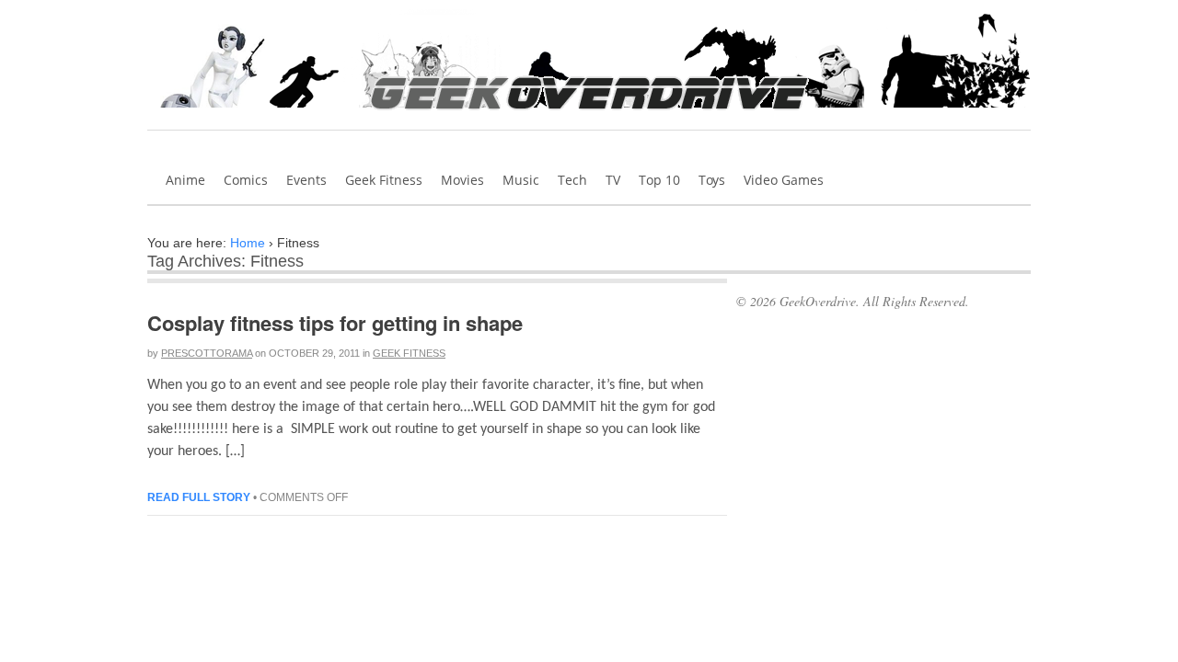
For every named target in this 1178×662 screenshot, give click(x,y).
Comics (246, 179)
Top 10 (659, 179)
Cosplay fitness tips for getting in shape (335, 322)
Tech (572, 179)
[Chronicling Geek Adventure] (589, 115)
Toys (712, 179)
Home (247, 242)
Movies (462, 179)
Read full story (198, 497)
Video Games (784, 179)
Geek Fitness (383, 179)
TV (613, 179)
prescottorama (206, 353)
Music (520, 179)
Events (306, 179)
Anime (185, 179)
